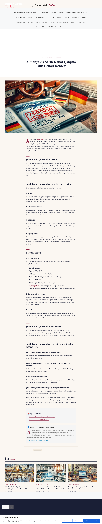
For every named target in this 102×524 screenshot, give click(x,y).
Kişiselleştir (67, 521)
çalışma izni (40, 139)
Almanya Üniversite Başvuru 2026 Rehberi (42, 417)
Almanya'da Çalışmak (55, 57)
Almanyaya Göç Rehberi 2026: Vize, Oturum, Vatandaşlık (51, 27)
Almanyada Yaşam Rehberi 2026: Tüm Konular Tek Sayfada (31, 22)
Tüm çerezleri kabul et (92, 521)
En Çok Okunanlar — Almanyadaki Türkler (25, 12)
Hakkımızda (75, 17)
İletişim (84, 17)
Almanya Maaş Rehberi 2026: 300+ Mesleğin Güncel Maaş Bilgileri (68, 22)
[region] (51, 519)
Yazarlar (67, 17)
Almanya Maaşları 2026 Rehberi (39, 420)
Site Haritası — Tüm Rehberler (48, 12)
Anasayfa (43, 57)
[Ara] (11, 507)
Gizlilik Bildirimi (57, 17)
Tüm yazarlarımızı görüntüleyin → (37, 440)
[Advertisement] (51, 45)
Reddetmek (78, 521)
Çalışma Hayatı (37, 450)
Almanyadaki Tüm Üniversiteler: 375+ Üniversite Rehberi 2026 (32, 17)
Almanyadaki (45, 5)
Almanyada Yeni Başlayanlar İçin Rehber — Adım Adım (73, 12)
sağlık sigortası (34, 286)
